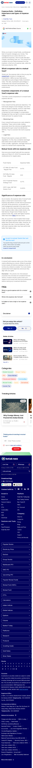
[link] (8, 464)
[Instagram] (22, 489)
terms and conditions (15, 445)
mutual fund (5, 76)
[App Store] (18, 484)
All (16, 669)
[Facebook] (28, 489)
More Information (6, 760)
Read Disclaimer (24, 689)
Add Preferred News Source (13, 28)
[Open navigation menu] (29, 2)
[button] (20, 2)
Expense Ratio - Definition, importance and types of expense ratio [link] (25, 7)
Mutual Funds (16, 7)
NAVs (13, 215)
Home (3, 7)
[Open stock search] (26, 2)
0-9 (13, 669)
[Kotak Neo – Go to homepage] (7, 2)
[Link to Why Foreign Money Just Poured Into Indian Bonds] (14, 412)
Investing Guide (9, 7)
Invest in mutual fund (9, 248)
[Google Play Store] (6, 484)
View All (5, 362)
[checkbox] (3, 445)
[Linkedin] (25, 489)
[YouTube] (18, 489)
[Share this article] (30, 29)
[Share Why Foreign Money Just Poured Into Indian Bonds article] (24, 422)
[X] (15, 489)
